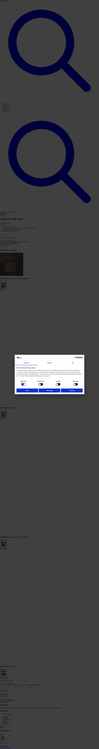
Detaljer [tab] (49, 362)
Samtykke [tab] (26, 362)
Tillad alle (71, 390)
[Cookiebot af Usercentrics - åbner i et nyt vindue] (76, 358)
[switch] (41, 384)
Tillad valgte (49, 390)
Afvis (27, 390)
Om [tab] (73, 362)
